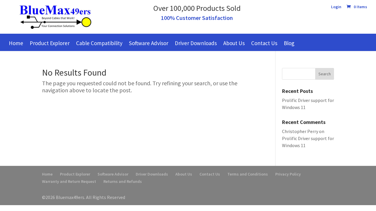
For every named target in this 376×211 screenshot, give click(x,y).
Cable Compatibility (99, 43)
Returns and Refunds (122, 181)
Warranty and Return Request (69, 181)
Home (16, 43)
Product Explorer (50, 43)
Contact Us (264, 43)
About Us (234, 43)
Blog (289, 43)
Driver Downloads (196, 43)
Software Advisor (148, 43)
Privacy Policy (288, 174)
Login (336, 7)
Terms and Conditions (247, 174)
